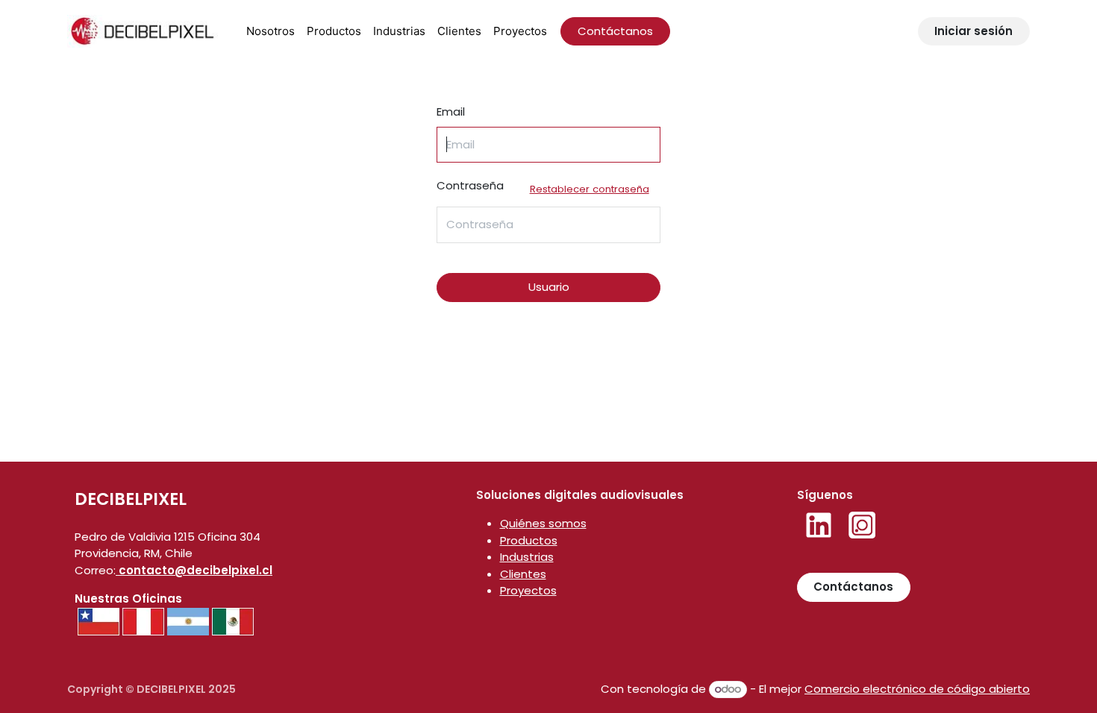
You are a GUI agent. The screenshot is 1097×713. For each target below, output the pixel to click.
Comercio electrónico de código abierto (917, 689)
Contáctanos (615, 31)
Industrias (527, 557)
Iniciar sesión (973, 31)
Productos (528, 540)
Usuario (548, 287)
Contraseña (543, 187)
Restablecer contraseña (589, 189)
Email (451, 111)
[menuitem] (270, 31)
